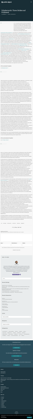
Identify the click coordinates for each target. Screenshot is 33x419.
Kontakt (16, 411)
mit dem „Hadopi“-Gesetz (7, 52)
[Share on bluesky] (18, 227)
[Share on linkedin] (16, 227)
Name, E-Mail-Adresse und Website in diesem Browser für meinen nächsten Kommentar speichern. (13, 247)
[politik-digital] (6, 2)
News (9, 14)
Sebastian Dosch (9, 223)
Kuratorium (3, 402)
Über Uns (2, 394)
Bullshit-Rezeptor (5, 331)
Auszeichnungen (3, 407)
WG (19, 335)
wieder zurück (24, 50)
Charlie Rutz (14, 14)
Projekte (8, 335)
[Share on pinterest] (15, 227)
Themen (2, 375)
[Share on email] (20, 227)
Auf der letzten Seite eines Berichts (6, 32)
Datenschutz (16, 413)
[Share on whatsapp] (17, 227)
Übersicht (2, 397)
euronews (20, 331)
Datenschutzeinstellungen (3, 417)
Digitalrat (16, 331)
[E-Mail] (20, 274)
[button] (31, 2)
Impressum (16, 412)
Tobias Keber (18, 223)
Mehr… (2, 381)
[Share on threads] (14, 227)
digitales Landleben (11, 331)
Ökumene (22, 335)
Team (2, 399)
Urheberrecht (22, 223)
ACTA (1, 223)
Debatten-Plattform (3, 386)
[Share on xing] (19, 227)
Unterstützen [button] (16, 347)
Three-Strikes (14, 223)
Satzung (2, 404)
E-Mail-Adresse (14, 243)
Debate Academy (3, 371)
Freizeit (24, 331)
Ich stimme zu (29, 417)
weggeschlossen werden (23, 45)
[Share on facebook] (12, 227)
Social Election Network (14, 335)
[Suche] (16, 278)
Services (2, 398)
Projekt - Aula (2, 389)
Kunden (2, 390)
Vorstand (2, 403)
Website (23, 243)
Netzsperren (4, 223)
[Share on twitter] (13, 227)
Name (2, 243)
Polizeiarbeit (4, 335)
